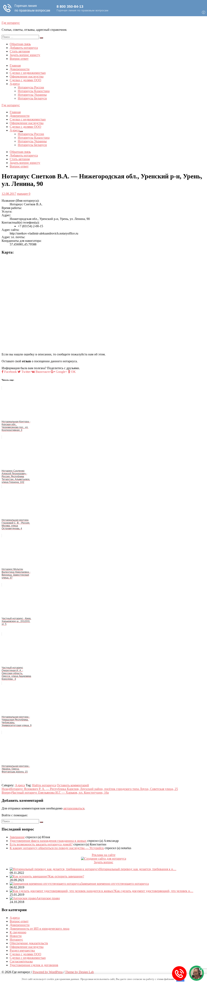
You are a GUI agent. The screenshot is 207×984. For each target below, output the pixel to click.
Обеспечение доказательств (29, 943)
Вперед (55, 792)
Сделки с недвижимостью (28, 73)
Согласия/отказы (21, 961)
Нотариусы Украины (32, 94)
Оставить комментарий (73, 785)
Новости (16, 936)
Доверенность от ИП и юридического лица (39, 928)
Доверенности (20, 69)
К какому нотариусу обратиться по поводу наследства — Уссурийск (57, 848)
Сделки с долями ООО (25, 80)
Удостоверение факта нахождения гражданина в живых (48, 840)
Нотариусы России (31, 87)
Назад (90, 789)
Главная (15, 65)
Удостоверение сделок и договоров (34, 965)
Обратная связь (20, 44)
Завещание (17, 837)
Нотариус (16, 939)
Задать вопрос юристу (25, 55)
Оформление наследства (26, 76)
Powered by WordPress (48, 972)
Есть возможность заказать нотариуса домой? (41, 844)
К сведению (18, 932)
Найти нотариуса (44, 785)
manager (22, 193)
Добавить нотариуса (24, 47)
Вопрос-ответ (19, 58)
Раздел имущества (22, 950)
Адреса (15, 83)
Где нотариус (11, 23)
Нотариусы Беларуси (32, 98)
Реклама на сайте (103, 855)
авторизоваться (73, 808)
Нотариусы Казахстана (34, 91)
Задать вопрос (103, 862)
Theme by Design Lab (79, 972)
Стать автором (20, 51)
